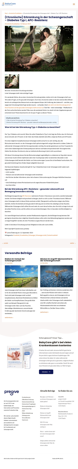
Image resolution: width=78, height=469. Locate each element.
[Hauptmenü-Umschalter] (74, 4)
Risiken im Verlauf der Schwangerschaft (15, 260)
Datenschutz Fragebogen (29, 404)
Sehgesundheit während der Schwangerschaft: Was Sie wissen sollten (47, 443)
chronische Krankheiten (12, 24)
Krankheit (16, 235)
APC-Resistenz (26, 196)
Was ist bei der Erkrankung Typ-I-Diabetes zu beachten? (22, 120)
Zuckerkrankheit (52, 235)
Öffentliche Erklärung (28, 399)
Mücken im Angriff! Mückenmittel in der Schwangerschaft (56, 260)
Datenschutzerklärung (28, 402)
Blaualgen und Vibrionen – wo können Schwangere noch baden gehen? (48, 399)
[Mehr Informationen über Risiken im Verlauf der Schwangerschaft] (21, 276)
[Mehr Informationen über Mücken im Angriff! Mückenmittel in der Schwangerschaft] (56, 276)
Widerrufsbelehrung (27, 413)
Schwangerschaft (41, 235)
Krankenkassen (26, 397)
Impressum (25, 420)
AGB (23, 411)
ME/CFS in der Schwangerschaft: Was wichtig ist (46, 424)
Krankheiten (24, 235)
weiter (73, 243)
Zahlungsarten (26, 415)
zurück (5, 243)
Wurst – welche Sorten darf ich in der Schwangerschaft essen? (47, 434)
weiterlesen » (9, 317)
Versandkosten (26, 417)
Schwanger (32, 235)
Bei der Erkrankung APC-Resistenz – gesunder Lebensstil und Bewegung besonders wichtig (32, 122)
